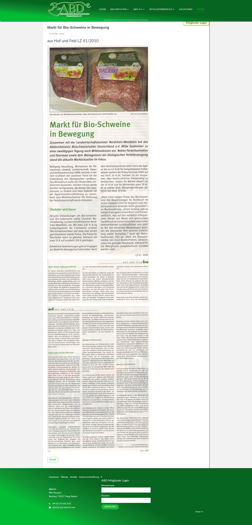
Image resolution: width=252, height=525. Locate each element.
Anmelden (110, 507)
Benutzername (107, 486)
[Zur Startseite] (69, 9)
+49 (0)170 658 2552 (61, 504)
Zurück (52, 460)
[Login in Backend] (102, 477)
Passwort (105, 496)
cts (202, 511)
